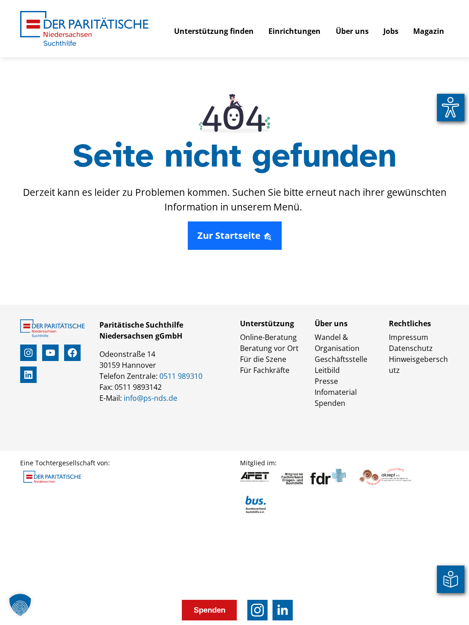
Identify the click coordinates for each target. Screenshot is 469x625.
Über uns (352, 31)
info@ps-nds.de (150, 398)
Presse (326, 381)
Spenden (330, 403)
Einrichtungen (294, 31)
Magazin (428, 31)
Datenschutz (411, 348)
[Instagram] (257, 610)
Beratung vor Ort (269, 348)
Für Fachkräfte (264, 370)
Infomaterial (336, 392)
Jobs (390, 31)
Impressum (408, 337)
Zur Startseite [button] (230, 235)
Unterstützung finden (214, 31)
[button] (20, 605)
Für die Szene (263, 359)
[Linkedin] (283, 610)
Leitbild (327, 370)
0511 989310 (180, 376)
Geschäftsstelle (341, 359)
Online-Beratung (268, 337)
